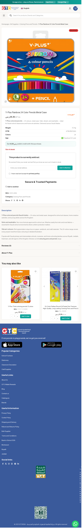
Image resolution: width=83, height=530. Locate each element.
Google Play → (63, 2)
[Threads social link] (12, 464)
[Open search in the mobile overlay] (44, 15)
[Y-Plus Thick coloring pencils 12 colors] (21, 286)
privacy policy (34, 173)
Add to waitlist (65, 168)
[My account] (70, 8)
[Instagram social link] (8, 464)
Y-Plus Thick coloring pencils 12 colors (20, 306)
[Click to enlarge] (5, 101)
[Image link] (16, 331)
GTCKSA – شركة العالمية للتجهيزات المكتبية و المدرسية (37, 524)
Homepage (5, 24)
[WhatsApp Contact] (75, 524)
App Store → (50, 2)
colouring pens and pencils (48, 239)
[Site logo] (10, 8)
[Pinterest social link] (17, 200)
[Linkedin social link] (20, 200)
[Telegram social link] (22, 200)
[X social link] (14, 200)
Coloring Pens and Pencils (28, 24)
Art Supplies (14, 24)
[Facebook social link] (11, 200)
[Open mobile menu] (4, 15)
